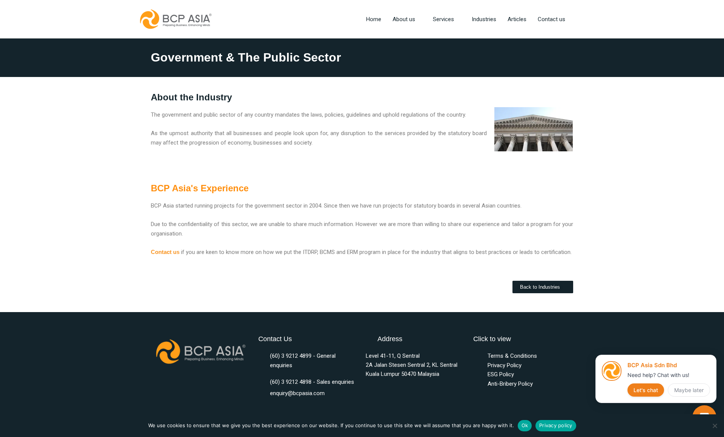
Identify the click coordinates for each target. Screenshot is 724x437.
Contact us (551, 19)
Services (443, 19)
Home (373, 19)
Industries (484, 19)
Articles (517, 19)
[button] (580, 19)
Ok (525, 425)
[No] (714, 425)
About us (404, 19)
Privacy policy (555, 425)
